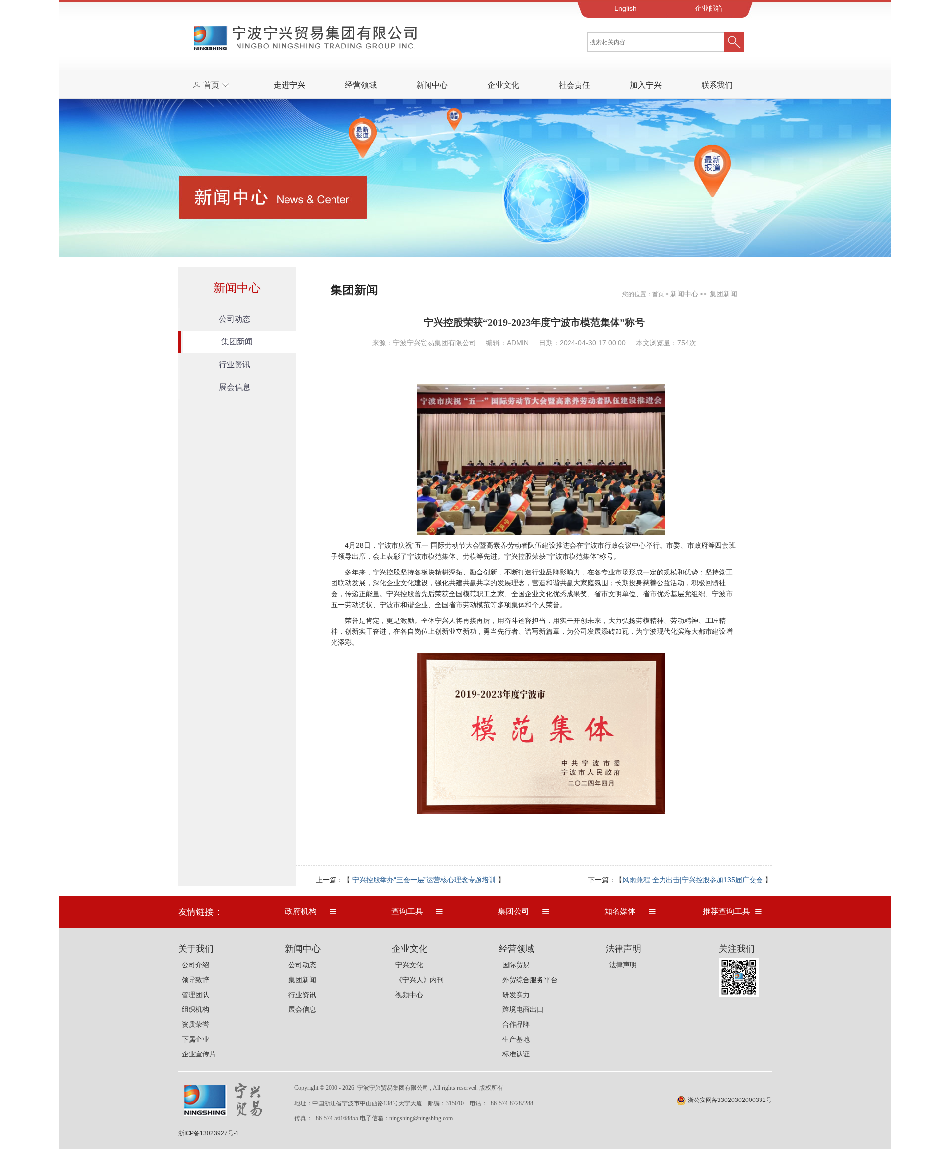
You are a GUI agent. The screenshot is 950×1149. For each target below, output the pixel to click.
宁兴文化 (409, 965)
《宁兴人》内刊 (419, 980)
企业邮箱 (708, 8)
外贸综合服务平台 (530, 980)
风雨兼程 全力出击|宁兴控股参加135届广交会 (692, 880)
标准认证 (516, 1054)
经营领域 (361, 85)
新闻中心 (432, 85)
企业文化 (503, 85)
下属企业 (195, 1039)
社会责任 (574, 85)
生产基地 (516, 1039)
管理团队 (195, 995)
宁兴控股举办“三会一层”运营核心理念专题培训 (424, 880)
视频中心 (409, 995)
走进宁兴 (289, 85)
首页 (658, 294)
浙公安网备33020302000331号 (730, 1100)
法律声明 (623, 965)
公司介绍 (195, 965)
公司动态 (234, 319)
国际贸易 (516, 965)
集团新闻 (237, 341)
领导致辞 (195, 980)
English (625, 8)
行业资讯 (234, 364)
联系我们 (717, 85)
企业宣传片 (199, 1054)
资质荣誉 (195, 1024)
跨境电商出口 (523, 1009)
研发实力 (516, 995)
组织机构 (195, 1009)
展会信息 (234, 387)
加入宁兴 (646, 85)
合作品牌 (516, 1024)
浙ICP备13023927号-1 (208, 1133)
